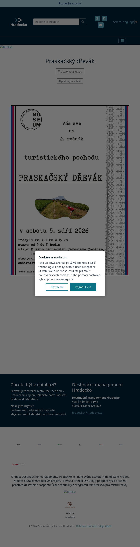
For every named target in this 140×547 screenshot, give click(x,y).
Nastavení (57, 287)
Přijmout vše (83, 287)
